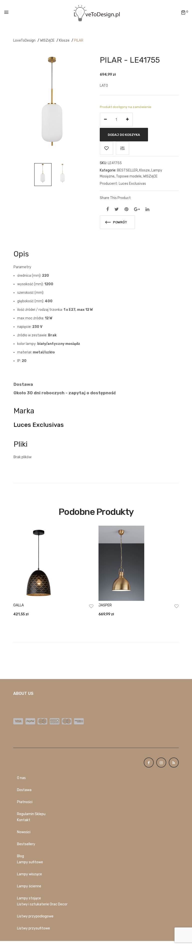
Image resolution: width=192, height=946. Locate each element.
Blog (20, 856)
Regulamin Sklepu (31, 814)
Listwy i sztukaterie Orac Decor (42, 904)
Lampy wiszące (29, 874)
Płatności (24, 802)
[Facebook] (107, 209)
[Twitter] (116, 209)
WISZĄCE (47, 40)
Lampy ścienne (29, 886)
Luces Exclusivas (132, 183)
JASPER (105, 605)
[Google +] (137, 209)
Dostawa (24, 790)
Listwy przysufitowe (33, 928)
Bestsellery (26, 844)
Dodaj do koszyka (124, 135)
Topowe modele (129, 176)
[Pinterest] (126, 209)
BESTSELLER (127, 170)
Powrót (119, 222)
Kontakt (23, 820)
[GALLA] (53, 563)
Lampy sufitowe (30, 862)
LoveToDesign (24, 40)
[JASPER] (138, 563)
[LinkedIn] (147, 209)
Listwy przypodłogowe (35, 916)
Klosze (64, 40)
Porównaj (122, 148)
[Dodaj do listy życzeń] (106, 148)
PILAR (78, 40)
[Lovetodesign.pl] (96, 12)
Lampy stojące (29, 898)
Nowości (23, 832)
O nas (21, 778)
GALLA (18, 605)
